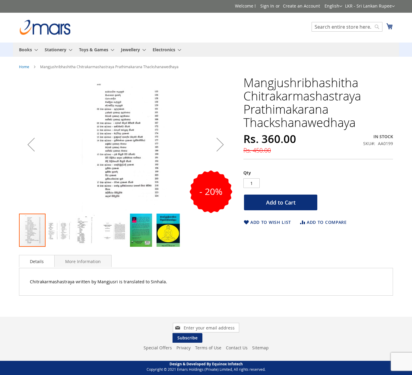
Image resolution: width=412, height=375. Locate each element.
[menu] (206, 50)
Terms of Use (208, 348)
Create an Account (301, 6)
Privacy (183, 348)
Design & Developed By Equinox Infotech (206, 364)
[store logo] (44, 27)
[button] (370, 6)
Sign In (267, 6)
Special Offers (158, 348)
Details (37, 261)
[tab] (37, 261)
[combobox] (347, 27)
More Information (83, 261)
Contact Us (237, 348)
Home (24, 66)
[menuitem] (26, 50)
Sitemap (260, 348)
